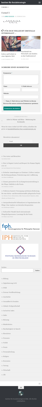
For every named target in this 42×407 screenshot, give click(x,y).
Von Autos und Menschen (11, 156)
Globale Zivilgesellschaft (11, 306)
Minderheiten (7, 324)
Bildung (5, 279)
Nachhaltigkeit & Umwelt (11, 329)
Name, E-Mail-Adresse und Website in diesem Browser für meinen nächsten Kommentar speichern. (20, 102)
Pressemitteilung (9, 352)
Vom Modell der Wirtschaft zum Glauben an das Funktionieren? (29, 54)
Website (6, 93)
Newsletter (7, 333)
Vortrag (5, 365)
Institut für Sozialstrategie (13, 2)
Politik (5, 343)
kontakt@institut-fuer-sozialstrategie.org (22, 129)
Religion (6, 356)
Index (5, 315)
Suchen (3, 267)
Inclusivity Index (8, 311)
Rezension (6, 361)
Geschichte (7, 297)
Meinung (6, 320)
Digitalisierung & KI (10, 283)
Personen (6, 338)
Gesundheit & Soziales (11, 301)
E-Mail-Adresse (27, 86)
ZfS (4, 375)
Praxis (5, 347)
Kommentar (7, 73)
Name (5, 86)
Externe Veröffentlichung (11, 292)
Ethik (5, 288)
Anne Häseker (9, 16)
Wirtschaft (6, 370)
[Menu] (39, 2)
